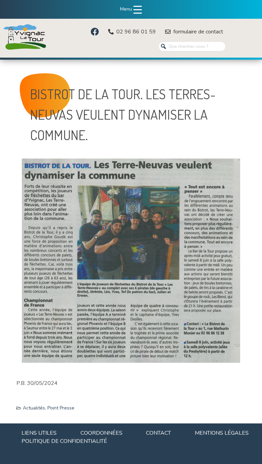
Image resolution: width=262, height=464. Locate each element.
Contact (158, 433)
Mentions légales (222, 433)
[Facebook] (94, 32)
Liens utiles (39, 433)
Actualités (34, 408)
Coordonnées (101, 433)
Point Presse (60, 408)
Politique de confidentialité (64, 441)
